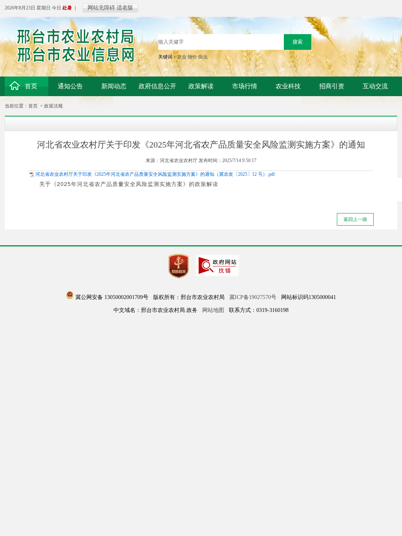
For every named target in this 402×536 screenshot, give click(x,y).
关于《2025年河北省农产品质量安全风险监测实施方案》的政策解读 (128, 184)
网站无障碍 (101, 8)
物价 (192, 57)
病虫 (203, 57)
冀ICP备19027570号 (252, 297)
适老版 (125, 8)
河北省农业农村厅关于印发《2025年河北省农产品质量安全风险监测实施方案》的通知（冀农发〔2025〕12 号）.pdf (155, 174)
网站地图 (213, 310)
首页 (33, 106)
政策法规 (53, 106)
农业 (181, 57)
